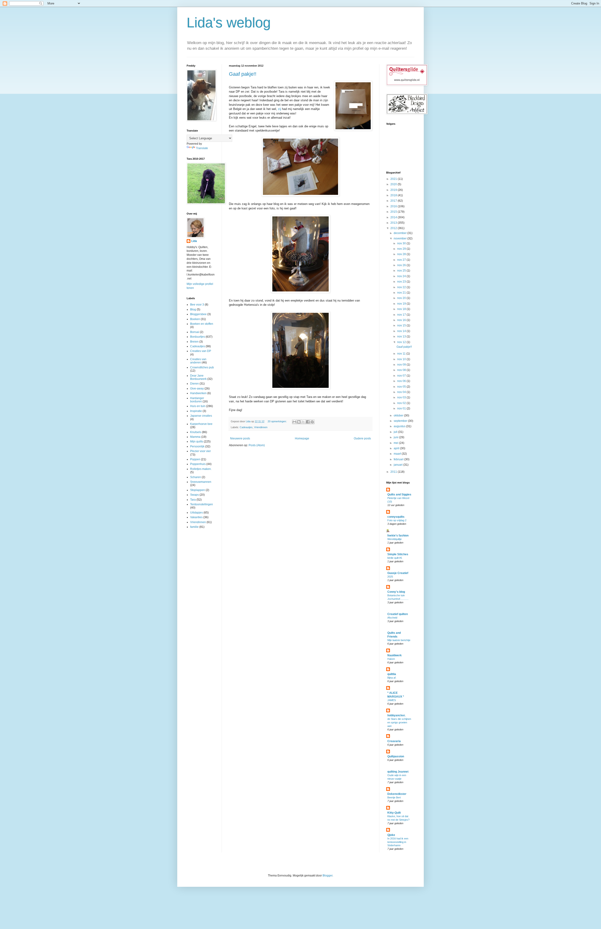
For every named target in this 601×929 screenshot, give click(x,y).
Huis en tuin (197, 406)
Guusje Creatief (397, 573)
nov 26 (402, 265)
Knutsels (195, 432)
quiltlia (391, 674)
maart (398, 453)
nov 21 (402, 292)
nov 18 (402, 309)
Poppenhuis (198, 464)
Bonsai (194, 332)
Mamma (195, 436)
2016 (394, 206)
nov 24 (402, 276)
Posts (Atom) (257, 445)
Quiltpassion (395, 756)
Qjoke (391, 835)
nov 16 (402, 320)
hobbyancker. (396, 715)
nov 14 (402, 331)
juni (396, 437)
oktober (399, 415)
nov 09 (402, 364)
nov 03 (402, 397)
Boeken (195, 319)
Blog (193, 309)
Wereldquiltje (394, 539)
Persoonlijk (197, 446)
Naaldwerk (394, 655)
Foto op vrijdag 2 (396, 520)
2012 (394, 228)
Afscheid (392, 617)
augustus (400, 426)
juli (396, 432)
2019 (394, 190)
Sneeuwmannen (200, 481)
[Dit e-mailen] (294, 421)
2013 (394, 222)
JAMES (391, 700)
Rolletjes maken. (201, 469)
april (397, 448)
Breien (194, 341)
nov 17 (402, 314)
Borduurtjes (197, 336)
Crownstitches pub (202, 367)
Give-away (197, 388)
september (401, 421)
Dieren (194, 383)
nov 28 (402, 254)
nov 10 (402, 359)
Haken (391, 658)
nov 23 (402, 281)
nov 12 (402, 342)
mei (396, 443)
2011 (394, 471)
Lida (194, 241)
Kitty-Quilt (394, 812)
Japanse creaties (201, 415)
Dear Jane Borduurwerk (198, 377)
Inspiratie (196, 411)
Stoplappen (197, 490)
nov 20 (402, 298)
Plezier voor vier (200, 451)
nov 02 (402, 403)
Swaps (194, 494)
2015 (394, 211)
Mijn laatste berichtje (398, 640)
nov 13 (402, 336)
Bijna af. (391, 677)
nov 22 (402, 287)
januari (398, 464)
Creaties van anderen (198, 361)
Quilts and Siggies (399, 494)
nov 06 (402, 381)
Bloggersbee (198, 314)
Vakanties (196, 517)
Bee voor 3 (197, 304)
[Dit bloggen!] (299, 421)
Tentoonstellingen (201, 504)
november (400, 238)
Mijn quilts (196, 441)
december (400, 233)
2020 (394, 184)
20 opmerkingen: (277, 421)
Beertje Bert (394, 797)
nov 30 (402, 243)
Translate (202, 148)
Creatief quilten (397, 614)
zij (279, 109)
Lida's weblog (229, 22)
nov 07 (402, 375)
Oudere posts (362, 438)
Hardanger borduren (197, 400)
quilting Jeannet (397, 771)
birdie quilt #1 (394, 557)
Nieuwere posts (240, 438)
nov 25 (402, 270)
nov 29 (402, 248)
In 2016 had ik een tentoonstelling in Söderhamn (397, 842)
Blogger (327, 875)
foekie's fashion (397, 535)
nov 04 (402, 392)
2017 (394, 200)
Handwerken (198, 393)
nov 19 (402, 303)
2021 (394, 179)
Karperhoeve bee (201, 424)
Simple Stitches (397, 554)
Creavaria (394, 741)
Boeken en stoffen (201, 323)
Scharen (195, 477)
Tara (193, 499)
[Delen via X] (303, 421)
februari (399, 459)
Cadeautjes (246, 427)
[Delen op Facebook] (307, 421)
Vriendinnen (260, 427)
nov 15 (402, 325)
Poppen (195, 459)
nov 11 (401, 353)
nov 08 (402, 370)
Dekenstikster (396, 794)
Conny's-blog (396, 591)
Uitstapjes (196, 512)
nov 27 (402, 259)
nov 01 (402, 408)
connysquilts (396, 516)
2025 (390, 576)
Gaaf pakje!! (242, 74)
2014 (394, 217)
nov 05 (402, 386)
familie (194, 527)
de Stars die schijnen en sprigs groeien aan (399, 722)
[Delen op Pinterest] (312, 421)
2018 (394, 195)
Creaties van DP (200, 351)
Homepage (302, 438)
